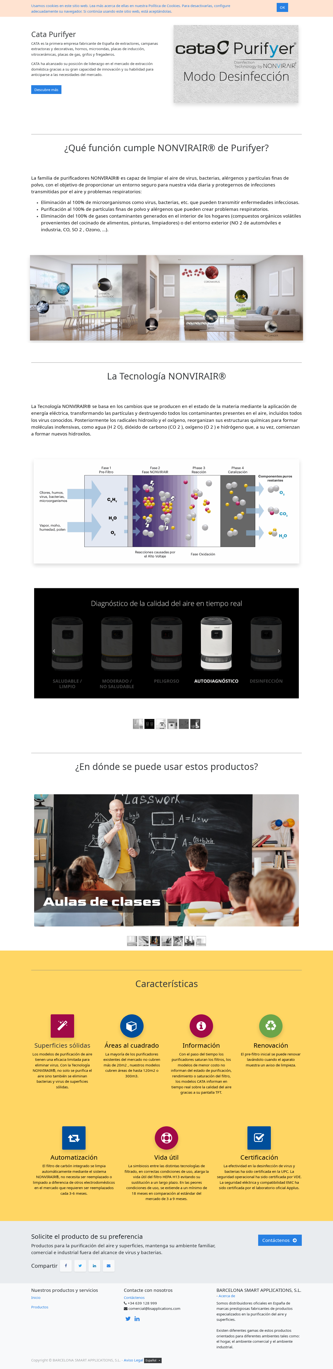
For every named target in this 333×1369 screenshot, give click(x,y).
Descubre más (46, 89)
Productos (39, 1306)
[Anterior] (54, 650)
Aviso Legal (133, 1360)
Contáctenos (134, 1297)
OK (282, 7)
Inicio (35, 1297)
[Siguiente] (279, 650)
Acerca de (227, 1295)
